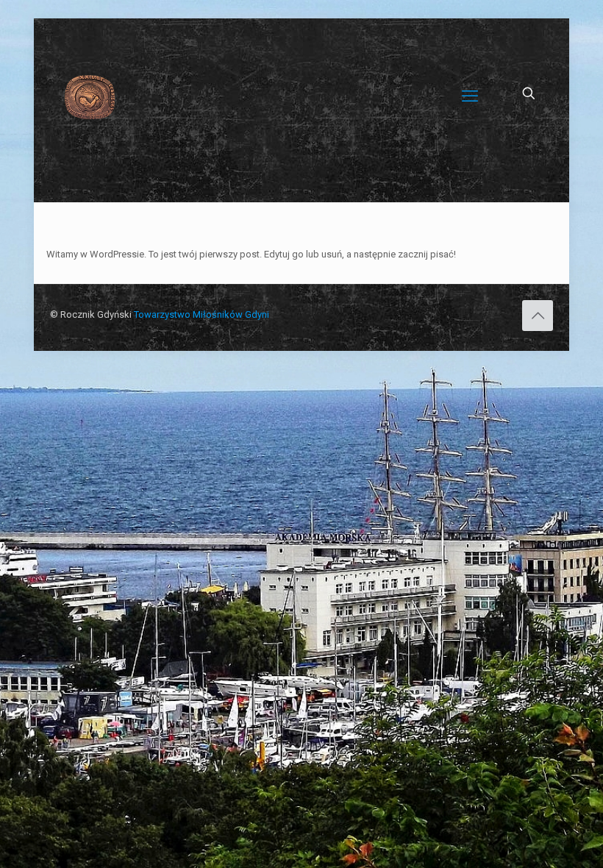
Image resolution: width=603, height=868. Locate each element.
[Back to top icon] (537, 315)
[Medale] (90, 96)
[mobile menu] (469, 96)
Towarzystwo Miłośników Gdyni (201, 314)
